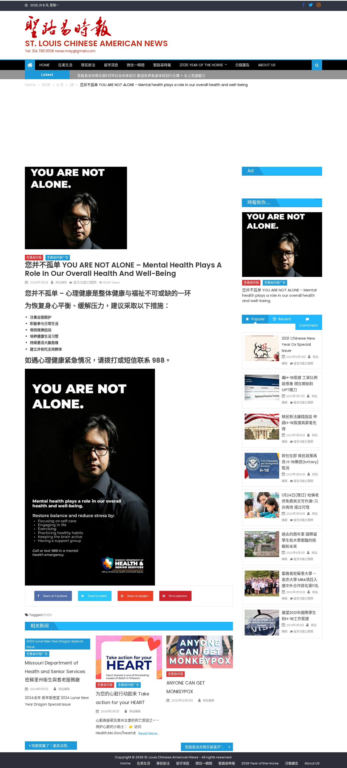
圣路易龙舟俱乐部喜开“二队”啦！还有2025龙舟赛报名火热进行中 (209, 746)
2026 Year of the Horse (201, 65)
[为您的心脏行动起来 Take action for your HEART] (129, 657)
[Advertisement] (173, 126)
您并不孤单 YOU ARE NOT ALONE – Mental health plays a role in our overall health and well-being (279, 295)
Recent (284, 319)
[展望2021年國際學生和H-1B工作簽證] (262, 622)
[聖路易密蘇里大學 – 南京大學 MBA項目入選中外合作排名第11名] (262, 583)
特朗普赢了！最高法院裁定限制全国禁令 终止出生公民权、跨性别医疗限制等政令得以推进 (54, 745)
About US (266, 65)
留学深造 (111, 65)
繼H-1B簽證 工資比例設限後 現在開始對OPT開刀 (300, 383)
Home (44, 65)
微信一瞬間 (136, 65)
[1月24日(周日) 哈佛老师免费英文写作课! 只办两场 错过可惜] (262, 504)
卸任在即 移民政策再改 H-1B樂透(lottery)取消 (300, 462)
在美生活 (65, 65)
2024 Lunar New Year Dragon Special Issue (54, 644)
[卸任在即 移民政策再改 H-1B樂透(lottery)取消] (262, 465)
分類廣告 (242, 65)
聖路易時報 (162, 65)
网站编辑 (61, 282)
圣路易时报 (34, 257)
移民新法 (88, 65)
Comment (308, 325)
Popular (258, 319)
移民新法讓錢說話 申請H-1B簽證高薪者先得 (299, 422)
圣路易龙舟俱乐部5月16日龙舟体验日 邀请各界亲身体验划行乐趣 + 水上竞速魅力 (141, 74)
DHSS (47, 614)
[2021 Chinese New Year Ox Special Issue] (262, 347)
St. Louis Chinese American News (96, 43)
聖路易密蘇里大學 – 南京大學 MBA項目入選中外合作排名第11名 (300, 579)
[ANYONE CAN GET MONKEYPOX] (199, 652)
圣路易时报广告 (57, 257)
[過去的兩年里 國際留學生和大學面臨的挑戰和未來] (262, 543)
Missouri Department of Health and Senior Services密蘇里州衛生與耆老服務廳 (55, 671)
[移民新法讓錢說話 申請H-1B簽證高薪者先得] (262, 426)
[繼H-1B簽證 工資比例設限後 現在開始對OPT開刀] (262, 387)
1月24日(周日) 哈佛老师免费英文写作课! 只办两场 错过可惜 (300, 501)
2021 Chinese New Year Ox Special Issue (298, 344)
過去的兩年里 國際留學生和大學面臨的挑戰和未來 (299, 540)
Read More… (149, 733)
